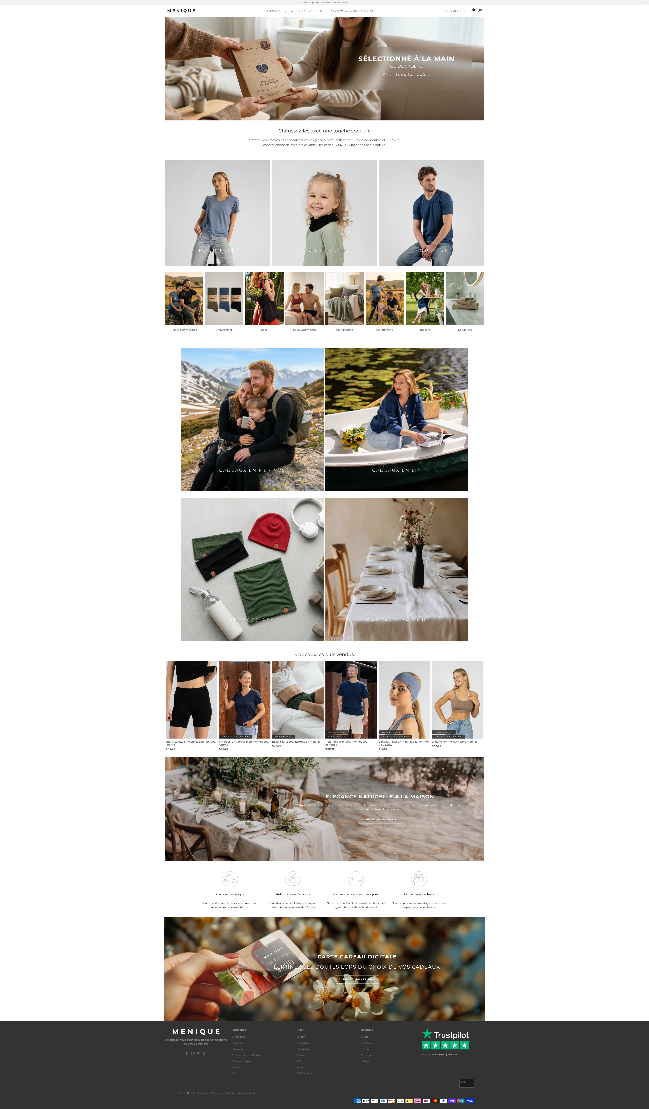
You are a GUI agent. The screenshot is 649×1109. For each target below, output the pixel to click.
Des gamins (367, 1055)
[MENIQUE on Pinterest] (198, 1053)
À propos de (238, 1036)
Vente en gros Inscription (246, 1055)
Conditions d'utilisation (210, 1093)
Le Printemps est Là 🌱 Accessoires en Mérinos (324, 2)
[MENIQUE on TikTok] (204, 1053)
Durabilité (238, 1049)
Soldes (364, 1036)
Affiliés (236, 1067)
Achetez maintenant (379, 819)
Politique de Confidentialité (240, 1093)
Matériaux (238, 1043)
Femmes (366, 1043)
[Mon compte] (466, 11)
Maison (365, 1061)
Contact (301, 1036)
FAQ (299, 1061)
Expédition (303, 1049)
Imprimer (302, 1067)
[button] (274, 10)
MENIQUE (189, 1093)
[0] (472, 11)
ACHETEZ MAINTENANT (357, 979)
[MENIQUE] (181, 10)
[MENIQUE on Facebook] (187, 1053)
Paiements (303, 1043)
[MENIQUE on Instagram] (193, 1053)
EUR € (455, 11)
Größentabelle (305, 1073)
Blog (235, 1073)
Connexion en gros (242, 1061)
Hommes (366, 1049)
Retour (300, 1055)
